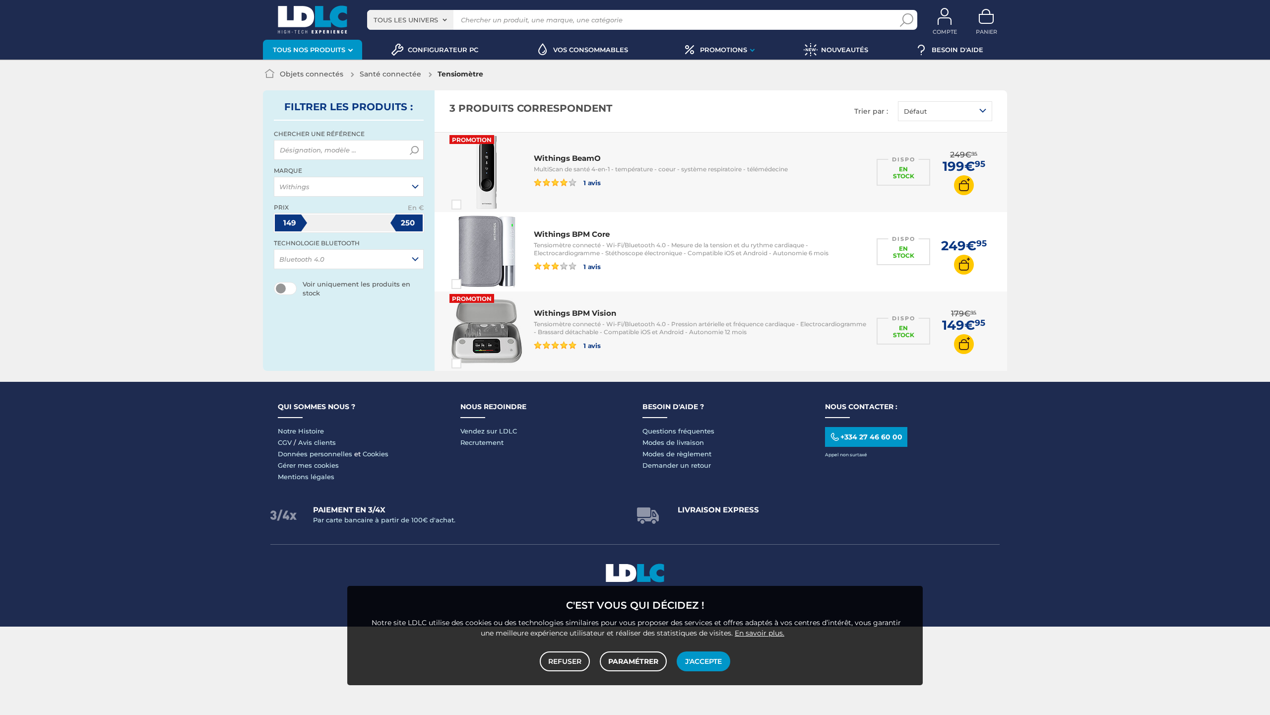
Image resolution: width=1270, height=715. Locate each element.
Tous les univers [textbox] (406, 20)
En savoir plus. (759, 633)
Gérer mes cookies (308, 465)
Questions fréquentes (678, 431)
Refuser (564, 661)
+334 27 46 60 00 (871, 436)
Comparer (474, 204)
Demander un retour (676, 465)
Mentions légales (306, 477)
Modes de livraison (673, 442)
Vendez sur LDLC (488, 431)
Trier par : (871, 111)
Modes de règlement (676, 454)
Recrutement (482, 442)
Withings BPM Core (572, 234)
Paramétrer (633, 661)
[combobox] (410, 20)
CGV (285, 442)
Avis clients (317, 442)
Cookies (375, 454)
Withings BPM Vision (575, 313)
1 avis (591, 182)
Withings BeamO (567, 158)
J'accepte (703, 661)
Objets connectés (311, 74)
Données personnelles (315, 454)
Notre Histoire (301, 431)
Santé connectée (390, 74)
